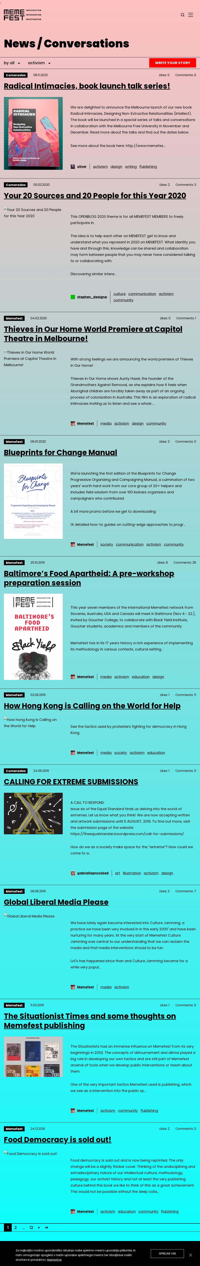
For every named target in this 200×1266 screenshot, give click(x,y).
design (116, 166)
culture (119, 293)
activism (100, 166)
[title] (182, 15)
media (106, 423)
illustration (132, 873)
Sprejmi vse (167, 1253)
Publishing (148, 166)
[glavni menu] (190, 14)
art (117, 873)
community (123, 300)
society (106, 544)
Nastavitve (54, 1260)
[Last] (47, 1227)
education (141, 676)
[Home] (24, 14)
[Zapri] (191, 1255)
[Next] (39, 1227)
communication (142, 293)
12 (31, 1227)
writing (131, 166)
